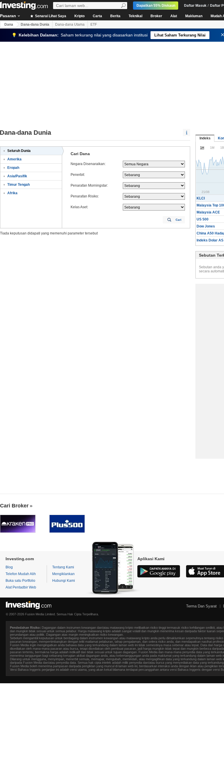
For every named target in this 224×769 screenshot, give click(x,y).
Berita (115, 16)
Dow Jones (206, 226)
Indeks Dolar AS (210, 240)
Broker (156, 16)
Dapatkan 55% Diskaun (155, 5)
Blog (9, 567)
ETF (93, 24)
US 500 (203, 219)
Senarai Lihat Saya (50, 16)
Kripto (79, 16)
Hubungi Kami (63, 581)
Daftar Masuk (195, 5)
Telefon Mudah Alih (21, 574)
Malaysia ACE (208, 212)
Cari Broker (14, 506)
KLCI (201, 198)
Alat (173, 16)
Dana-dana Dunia (35, 24)
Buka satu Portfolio (20, 581)
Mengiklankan (63, 574)
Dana (8, 24)
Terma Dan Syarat (201, 606)
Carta (97, 16)
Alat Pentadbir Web (21, 587)
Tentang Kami (63, 567)
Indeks (205, 138)
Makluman (193, 16)
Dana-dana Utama (70, 24)
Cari (178, 219)
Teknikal (135, 16)
